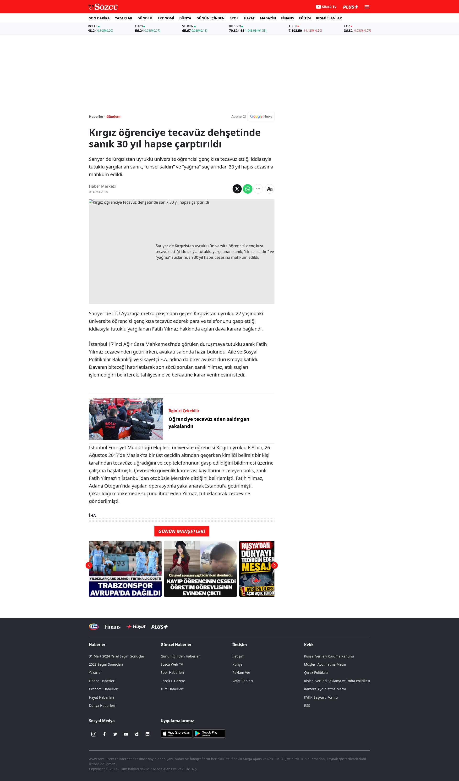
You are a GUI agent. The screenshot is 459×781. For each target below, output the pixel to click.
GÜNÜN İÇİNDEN (210, 18)
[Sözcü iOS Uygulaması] (176, 733)
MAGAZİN (268, 18)
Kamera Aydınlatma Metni (325, 689)
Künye (237, 664)
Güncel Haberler (176, 644)
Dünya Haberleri (102, 705)
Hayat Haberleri (101, 697)
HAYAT (249, 18)
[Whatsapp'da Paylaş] (247, 189)
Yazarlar (95, 672)
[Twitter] (115, 734)
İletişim (238, 656)
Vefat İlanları (242, 681)
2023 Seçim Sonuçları (106, 664)
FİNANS (287, 18)
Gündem (113, 116)
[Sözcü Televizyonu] (94, 627)
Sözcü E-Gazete (173, 681)
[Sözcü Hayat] (136, 626)
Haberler (97, 644)
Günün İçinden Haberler (180, 656)
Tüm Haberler (172, 689)
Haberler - (97, 116)
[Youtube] (126, 734)
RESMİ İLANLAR (329, 18)
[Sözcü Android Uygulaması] (209, 733)
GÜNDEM (145, 18)
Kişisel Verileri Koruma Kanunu (329, 656)
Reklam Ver (241, 672)
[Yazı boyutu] (269, 189)
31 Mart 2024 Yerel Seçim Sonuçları (117, 656)
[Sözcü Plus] (159, 627)
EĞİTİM (305, 18)
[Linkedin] (147, 734)
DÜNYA (185, 18)
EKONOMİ (166, 18)
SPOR (234, 18)
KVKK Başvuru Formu (321, 697)
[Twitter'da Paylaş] (237, 189)
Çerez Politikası (316, 672)
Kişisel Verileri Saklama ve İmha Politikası (337, 681)
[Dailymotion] (137, 734)
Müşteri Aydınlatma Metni (325, 664)
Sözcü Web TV (172, 664)
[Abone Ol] (261, 116)
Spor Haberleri (172, 672)
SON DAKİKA (99, 18)
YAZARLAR (123, 18)
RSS (307, 705)
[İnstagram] (93, 734)
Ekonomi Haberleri (104, 689)
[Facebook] (104, 734)
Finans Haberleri (102, 681)
